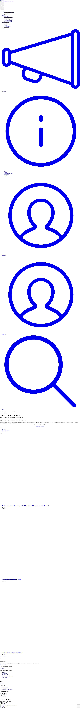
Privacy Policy (2, 668)
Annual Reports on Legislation (8, 21)
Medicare (3, 431)
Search (13, 411)
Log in (37, 426)
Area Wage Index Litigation (8, 18)
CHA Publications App (7, 26)
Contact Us (5, 175)
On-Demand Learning (7, 24)
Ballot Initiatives (6, 13)
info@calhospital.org (3, 664)
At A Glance (4, 672)
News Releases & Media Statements (7, 689)
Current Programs (6, 23)
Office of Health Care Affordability (9, 12)
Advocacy (3, 15)
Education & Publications (5, 22)
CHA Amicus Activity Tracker (8, 19)
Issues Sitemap (2, 683)
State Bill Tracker (6, 16)
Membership (5, 172)
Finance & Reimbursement (6, 430)
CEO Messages (4, 688)
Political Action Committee (8, 20)
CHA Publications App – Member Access (8, 676)
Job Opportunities (6, 174)
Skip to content (2, 0)
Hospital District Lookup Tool (8, 17)
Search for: (1, 411)
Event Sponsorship (6, 27)
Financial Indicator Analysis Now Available (12, 652)
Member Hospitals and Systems (8, 173)
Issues (3, 11)
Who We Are (6, 171)
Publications (5, 25)
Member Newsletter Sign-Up (4, 656)
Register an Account (41, 426)
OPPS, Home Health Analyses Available (11, 579)
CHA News (3, 412)
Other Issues (5, 14)
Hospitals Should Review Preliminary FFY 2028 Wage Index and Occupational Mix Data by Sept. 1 (25, 505)
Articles (5, 687)
